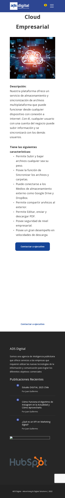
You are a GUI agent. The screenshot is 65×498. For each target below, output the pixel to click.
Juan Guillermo (31, 391)
